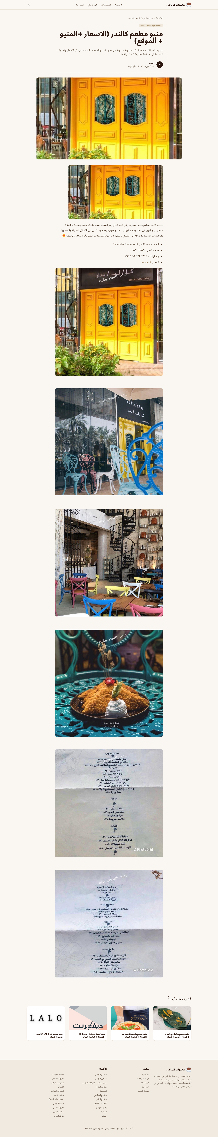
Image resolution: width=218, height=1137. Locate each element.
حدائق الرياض (58, 1115)
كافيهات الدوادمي (57, 1091)
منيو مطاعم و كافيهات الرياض (140, 18)
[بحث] (29, 4)
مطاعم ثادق (59, 1095)
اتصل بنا (80, 4)
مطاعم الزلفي (101, 1099)
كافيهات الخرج (101, 1103)
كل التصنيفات (143, 1078)
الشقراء (61, 1086)
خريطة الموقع (143, 1091)
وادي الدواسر (101, 1107)
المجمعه (103, 1091)
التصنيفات (106, 4)
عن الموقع (92, 4)
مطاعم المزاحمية (57, 1074)
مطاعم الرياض (101, 1074)
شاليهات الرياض (57, 1082)
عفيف (104, 1115)
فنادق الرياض (58, 1103)
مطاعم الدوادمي (100, 1095)
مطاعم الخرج (101, 1086)
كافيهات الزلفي (58, 1078)
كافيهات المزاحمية (56, 1099)
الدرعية (104, 1111)
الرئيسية (118, 4)
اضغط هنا (146, 262)
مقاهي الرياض (101, 1078)
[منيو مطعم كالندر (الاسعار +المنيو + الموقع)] (109, 192)
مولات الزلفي (58, 1111)
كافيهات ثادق (58, 1107)
